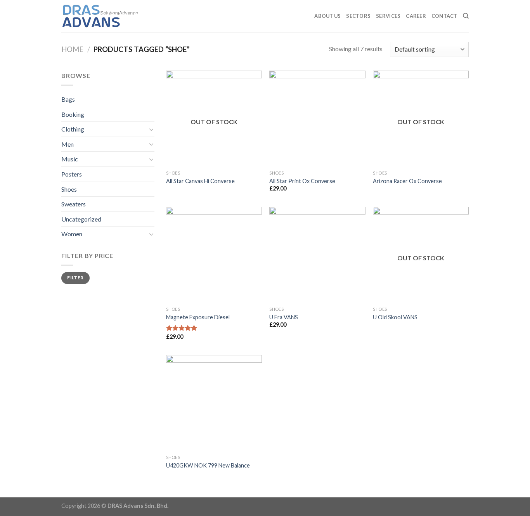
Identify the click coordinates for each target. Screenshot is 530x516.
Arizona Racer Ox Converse (407, 181)
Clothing (72, 129)
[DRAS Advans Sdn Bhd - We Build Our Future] (100, 15)
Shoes (69, 189)
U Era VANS (283, 317)
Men (67, 144)
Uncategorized (81, 219)
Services (388, 16)
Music (69, 159)
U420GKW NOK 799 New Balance (208, 465)
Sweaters (73, 204)
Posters (71, 174)
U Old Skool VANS (395, 317)
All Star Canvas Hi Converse (200, 181)
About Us (327, 16)
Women (71, 233)
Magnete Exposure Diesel (198, 317)
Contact (444, 16)
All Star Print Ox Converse (302, 181)
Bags (68, 99)
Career (416, 16)
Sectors (358, 16)
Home (72, 49)
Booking (72, 114)
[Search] (466, 16)
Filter (75, 278)
